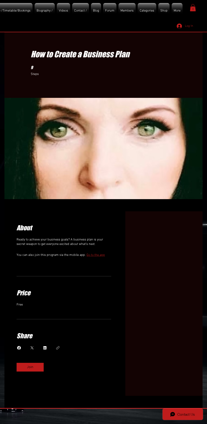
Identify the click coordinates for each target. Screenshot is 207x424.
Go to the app (96, 255)
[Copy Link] (57, 347)
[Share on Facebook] (19, 347)
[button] (193, 7)
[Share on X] (32, 347)
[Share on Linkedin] (44, 347)
